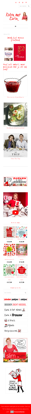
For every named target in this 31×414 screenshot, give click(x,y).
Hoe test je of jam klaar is (15, 97)
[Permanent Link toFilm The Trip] (15, 156)
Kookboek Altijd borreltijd (15, 128)
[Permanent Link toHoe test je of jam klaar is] (15, 95)
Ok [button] (12, 411)
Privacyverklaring (19, 411)
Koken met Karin (15, 17)
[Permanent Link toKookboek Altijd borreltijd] (15, 126)
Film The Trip (15, 158)
